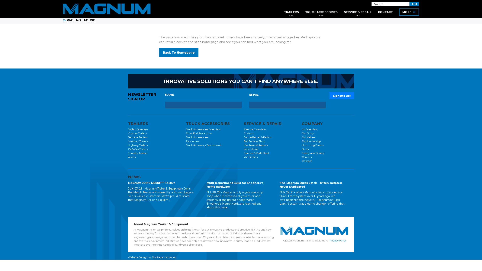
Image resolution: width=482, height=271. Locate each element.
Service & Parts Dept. (257, 153)
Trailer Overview (138, 129)
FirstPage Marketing (164, 257)
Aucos (132, 156)
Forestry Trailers (137, 153)
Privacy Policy (338, 240)
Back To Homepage (179, 52)
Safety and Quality (313, 153)
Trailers (291, 12)
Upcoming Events (312, 145)
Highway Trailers (138, 145)
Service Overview (255, 129)
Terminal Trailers (137, 137)
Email (254, 94)
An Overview (309, 129)
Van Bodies (251, 156)
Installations (251, 149)
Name (169, 94)
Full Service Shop (254, 141)
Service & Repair (357, 12)
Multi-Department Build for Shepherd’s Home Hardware (235, 184)
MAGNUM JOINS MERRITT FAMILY (151, 183)
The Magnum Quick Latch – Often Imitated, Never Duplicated (311, 184)
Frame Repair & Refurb (258, 137)
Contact (307, 160)
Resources (192, 141)
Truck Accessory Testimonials (203, 145)
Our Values (308, 137)
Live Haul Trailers (138, 141)
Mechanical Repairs (256, 145)
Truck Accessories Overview (203, 129)
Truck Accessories (197, 137)
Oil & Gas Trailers (138, 149)
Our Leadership (311, 141)
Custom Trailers (137, 133)
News (305, 149)
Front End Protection (199, 133)
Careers (307, 156)
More (406, 12)
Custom (248, 133)
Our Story (308, 133)
